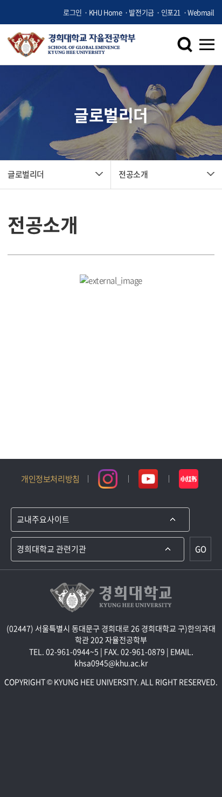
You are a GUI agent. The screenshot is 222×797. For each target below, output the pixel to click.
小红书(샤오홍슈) (189, 479)
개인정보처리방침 (50, 479)
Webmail (201, 12)
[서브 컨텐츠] (111, 280)
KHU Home (105, 12)
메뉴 (206, 44)
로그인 (72, 12)
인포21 (171, 12)
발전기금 (141, 12)
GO (200, 549)
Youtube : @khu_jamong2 (148, 479)
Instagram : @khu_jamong (108, 479)
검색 (184, 44)
